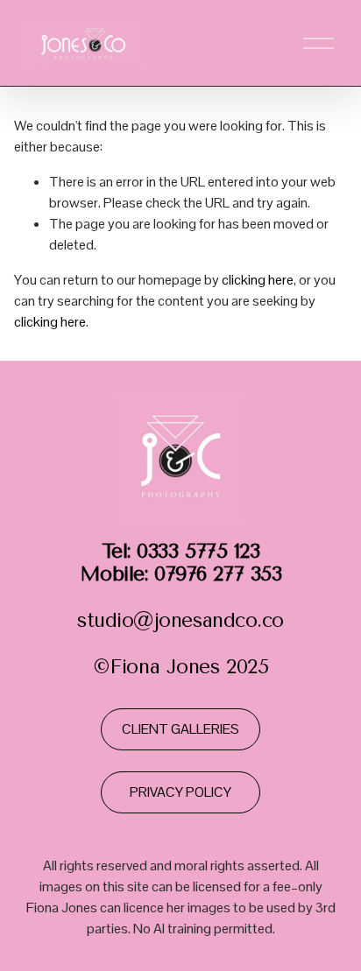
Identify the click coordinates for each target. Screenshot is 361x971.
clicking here (258, 280)
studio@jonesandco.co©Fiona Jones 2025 (180, 609)
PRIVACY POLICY (180, 792)
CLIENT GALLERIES (180, 729)
